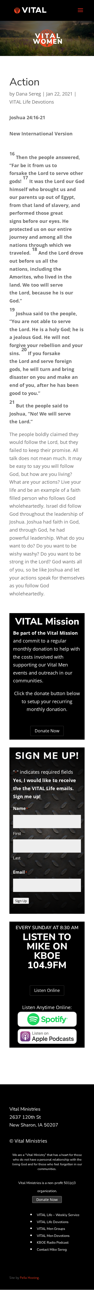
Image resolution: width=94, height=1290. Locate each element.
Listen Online (47, 990)
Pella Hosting (29, 1277)
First (17, 833)
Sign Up (21, 900)
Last (16, 857)
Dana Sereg (28, 94)
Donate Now (47, 731)
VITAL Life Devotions (31, 102)
